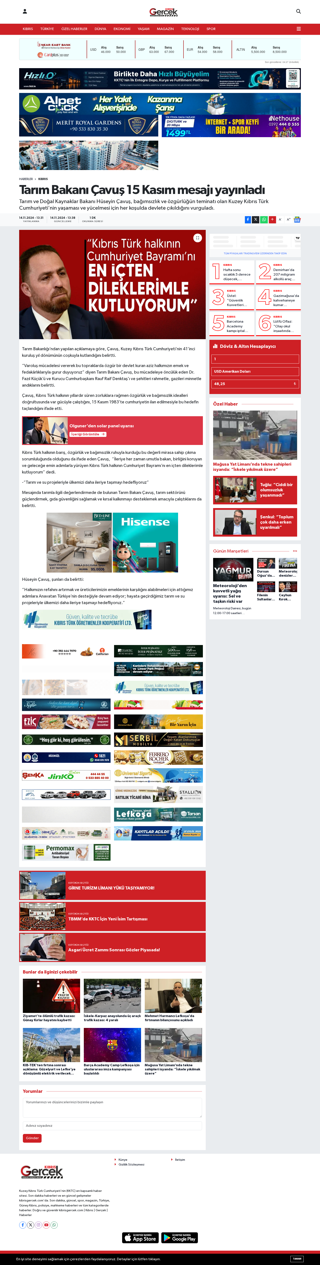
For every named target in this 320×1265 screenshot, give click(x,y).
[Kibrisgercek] (163, 12)
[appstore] (140, 1238)
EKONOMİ (122, 29)
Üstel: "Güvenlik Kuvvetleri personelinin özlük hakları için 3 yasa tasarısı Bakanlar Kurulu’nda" (237, 301)
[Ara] (298, 12)
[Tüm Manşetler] (295, 551)
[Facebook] (22, 1225)
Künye (123, 1159)
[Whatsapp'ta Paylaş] (264, 219)
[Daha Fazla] (272, 219)
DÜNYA (100, 29)
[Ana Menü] (299, 29)
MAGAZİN (165, 29)
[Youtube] (46, 1225)
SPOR (211, 29)
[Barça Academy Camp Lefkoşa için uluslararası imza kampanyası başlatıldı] (112, 1045)
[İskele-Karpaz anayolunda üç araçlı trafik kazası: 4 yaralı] (112, 996)
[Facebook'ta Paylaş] (248, 219)
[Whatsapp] (54, 1225)
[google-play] (179, 1238)
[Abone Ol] (297, 220)
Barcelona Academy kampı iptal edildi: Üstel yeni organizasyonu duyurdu (239, 326)
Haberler (26, 179)
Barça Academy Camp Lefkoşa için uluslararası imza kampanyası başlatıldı (112, 1069)
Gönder (32, 1138)
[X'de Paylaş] (255, 219)
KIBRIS (28, 29)
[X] (30, 1225)
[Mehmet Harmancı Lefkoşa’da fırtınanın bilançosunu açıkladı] (173, 996)
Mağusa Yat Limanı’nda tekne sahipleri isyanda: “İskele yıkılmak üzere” (172, 1069)
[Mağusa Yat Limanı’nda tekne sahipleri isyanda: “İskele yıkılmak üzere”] (173, 1045)
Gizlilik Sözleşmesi (131, 1164)
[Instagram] (38, 1225)
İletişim (180, 1159)
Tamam (297, 1259)
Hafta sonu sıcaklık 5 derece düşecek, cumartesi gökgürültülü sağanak (237, 275)
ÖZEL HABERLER (74, 29)
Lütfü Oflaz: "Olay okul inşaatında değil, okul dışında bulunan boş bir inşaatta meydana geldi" (286, 326)
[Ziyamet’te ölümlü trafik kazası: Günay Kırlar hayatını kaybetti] (51, 996)
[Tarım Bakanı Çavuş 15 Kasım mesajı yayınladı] (112, 284)
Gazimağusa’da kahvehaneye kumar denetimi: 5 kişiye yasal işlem (286, 301)
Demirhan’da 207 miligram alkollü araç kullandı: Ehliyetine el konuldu (284, 275)
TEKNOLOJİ (190, 29)
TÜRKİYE (47, 29)
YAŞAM (144, 29)
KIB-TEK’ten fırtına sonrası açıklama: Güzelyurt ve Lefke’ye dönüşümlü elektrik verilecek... (49, 1069)
